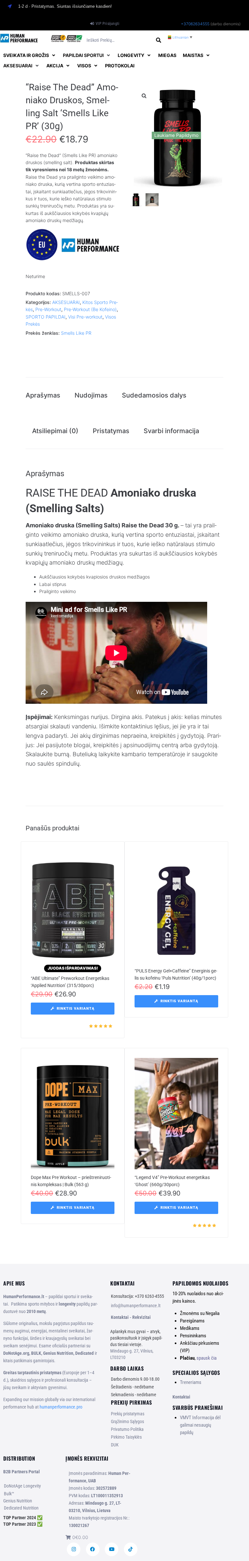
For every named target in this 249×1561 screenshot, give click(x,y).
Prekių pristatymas (127, 1413)
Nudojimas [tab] (91, 395)
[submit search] (158, 40)
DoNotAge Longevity (22, 1485)
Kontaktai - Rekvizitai (131, 1317)
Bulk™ (9, 1493)
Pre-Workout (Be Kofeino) (90, 309)
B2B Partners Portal (21, 1471)
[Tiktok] (130, 1549)
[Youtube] (111, 1549)
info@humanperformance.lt (135, 1305)
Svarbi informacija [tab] (171, 431)
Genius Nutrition (17, 1500)
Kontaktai (181, 1396)
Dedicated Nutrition (21, 1507)
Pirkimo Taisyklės (126, 1437)
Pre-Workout (48, 309)
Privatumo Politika (127, 1429)
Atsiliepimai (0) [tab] (55, 431)
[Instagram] (73, 1549)
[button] (30, 55)
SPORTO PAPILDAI (45, 317)
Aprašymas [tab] (43, 395)
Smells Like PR (76, 333)
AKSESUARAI (66, 302)
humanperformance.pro (61, 1406)
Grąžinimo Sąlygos (127, 1421)
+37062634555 (195, 23)
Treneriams (190, 1382)
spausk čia (206, 1358)
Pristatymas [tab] (111, 431)
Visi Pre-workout (85, 317)
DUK (115, 1444)
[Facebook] (93, 1549)
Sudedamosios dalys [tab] (154, 395)
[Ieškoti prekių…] (118, 40)
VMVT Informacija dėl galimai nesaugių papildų (200, 1425)
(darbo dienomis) (225, 23)
